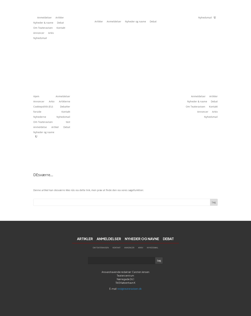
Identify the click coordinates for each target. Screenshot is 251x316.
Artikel (55, 127)
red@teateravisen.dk (129, 288)
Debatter (65, 106)
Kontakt (61, 28)
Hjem (36, 96)
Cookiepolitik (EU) (43, 106)
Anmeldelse (40, 127)
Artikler (59, 17)
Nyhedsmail (40, 38)
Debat (60, 23)
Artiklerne (64, 101)
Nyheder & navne (43, 23)
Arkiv (51, 33)
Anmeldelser (44, 17)
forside (37, 112)
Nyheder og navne (135, 21)
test (68, 122)
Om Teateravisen (43, 28)
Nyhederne (39, 117)
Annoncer (38, 33)
